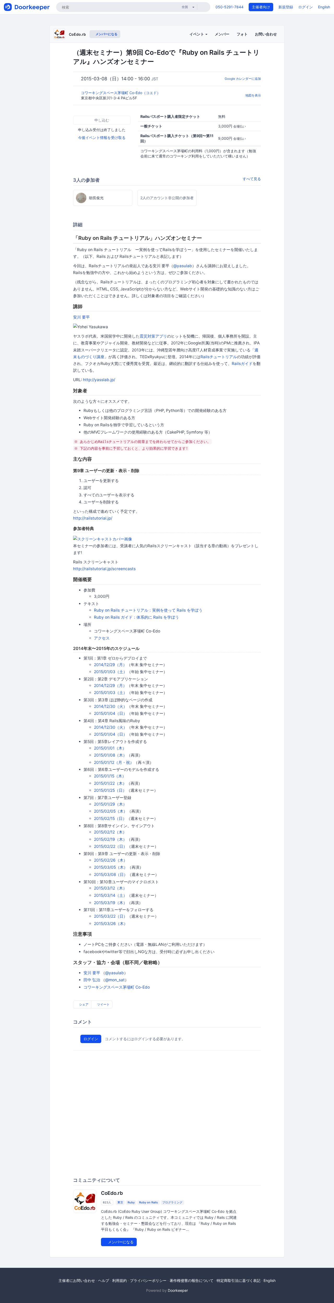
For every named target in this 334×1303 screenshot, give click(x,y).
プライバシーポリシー (148, 1280)
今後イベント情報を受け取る (102, 137)
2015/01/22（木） (110, 783)
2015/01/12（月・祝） (114, 762)
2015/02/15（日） (110, 818)
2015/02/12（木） (110, 832)
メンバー (222, 34)
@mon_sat (115, 979)
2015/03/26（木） (111, 923)
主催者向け (261, 7)
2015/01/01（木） (110, 748)
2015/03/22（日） (110, 916)
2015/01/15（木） (110, 776)
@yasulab (182, 265)
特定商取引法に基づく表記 (238, 1280)
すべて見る (252, 178)
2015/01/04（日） (110, 713)
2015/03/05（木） (111, 867)
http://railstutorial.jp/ (92, 518)
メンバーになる (106, 34)
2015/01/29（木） (110, 804)
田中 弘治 (92, 979)
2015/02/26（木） (110, 860)
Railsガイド (242, 363)
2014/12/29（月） (110, 664)
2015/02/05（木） (110, 811)
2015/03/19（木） (110, 902)
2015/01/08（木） (110, 755)
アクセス (102, 638)
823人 (107, 1202)
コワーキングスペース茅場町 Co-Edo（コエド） (121, 92)
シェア (83, 1004)
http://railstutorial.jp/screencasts (104, 568)
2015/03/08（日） (111, 874)
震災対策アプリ (153, 336)
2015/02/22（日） (110, 846)
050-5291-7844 (229, 7)
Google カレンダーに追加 (243, 79)
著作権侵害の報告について (191, 1280)
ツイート (103, 1004)
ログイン (305, 7)
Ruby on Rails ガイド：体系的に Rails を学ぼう (136, 617)
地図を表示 (253, 95)
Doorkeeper (178, 1290)
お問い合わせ (266, 34)
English (324, 7)
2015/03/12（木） (110, 888)
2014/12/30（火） (110, 706)
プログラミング (172, 1202)
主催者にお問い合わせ (76, 1280)
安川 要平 (81, 317)
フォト (242, 34)
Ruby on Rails (148, 1202)
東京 (120, 1202)
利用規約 (119, 1280)
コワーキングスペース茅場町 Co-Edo (117, 987)
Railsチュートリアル (218, 356)
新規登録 (285, 7)
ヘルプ (103, 1280)
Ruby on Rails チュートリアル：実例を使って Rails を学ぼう (148, 610)
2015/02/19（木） (110, 839)
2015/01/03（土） (110, 671)
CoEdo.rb (77, 34)
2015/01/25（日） (110, 790)
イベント (197, 34)
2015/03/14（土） (110, 895)
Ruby (131, 1202)
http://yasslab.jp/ (99, 379)
